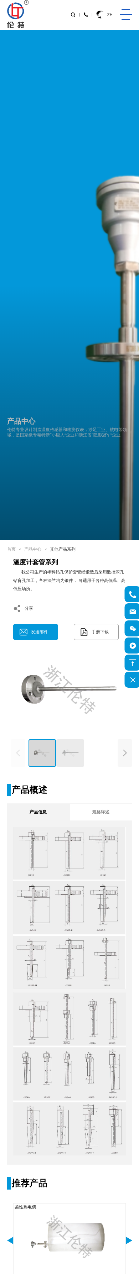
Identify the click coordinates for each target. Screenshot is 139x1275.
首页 (11, 549)
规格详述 (100, 811)
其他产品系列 (63, 549)
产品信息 (38, 811)
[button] (125, 753)
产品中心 (32, 549)
